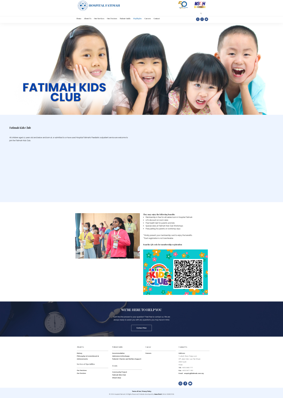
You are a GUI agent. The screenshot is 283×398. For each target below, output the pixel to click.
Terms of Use (136, 391)
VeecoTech (158, 394)
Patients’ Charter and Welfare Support (126, 359)
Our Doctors (81, 373)
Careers (148, 353)
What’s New (116, 378)
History (79, 353)
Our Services (82, 370)
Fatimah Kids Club (119, 375)
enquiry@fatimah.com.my (194, 373)
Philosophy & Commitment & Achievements (88, 357)
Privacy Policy (146, 391)
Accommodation (118, 353)
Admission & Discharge (121, 356)
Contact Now (141, 328)
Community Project (119, 372)
